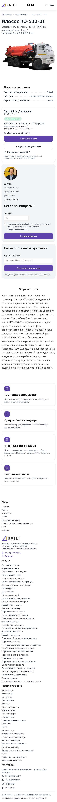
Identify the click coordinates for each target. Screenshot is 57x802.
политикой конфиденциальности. (24, 228)
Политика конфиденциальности (16, 798)
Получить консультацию (28, 146)
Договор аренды (39, 798)
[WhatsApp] (32, 5)
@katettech (9, 195)
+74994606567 (11, 187)
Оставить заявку (28, 236)
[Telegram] (28, 5)
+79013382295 (11, 199)
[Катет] (9, 5)
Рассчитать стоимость (28, 268)
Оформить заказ (28, 138)
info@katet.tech (11, 191)
